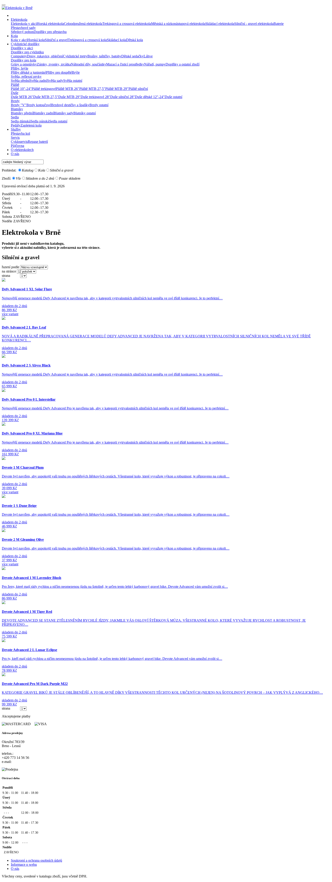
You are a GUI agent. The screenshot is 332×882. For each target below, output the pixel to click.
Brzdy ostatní (98, 105)
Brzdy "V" (18, 105)
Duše (14, 93)
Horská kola (36, 40)
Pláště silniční (138, 89)
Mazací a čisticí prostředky (125, 64)
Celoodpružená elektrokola (83, 24)
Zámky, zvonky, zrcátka (54, 64)
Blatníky (17, 109)
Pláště (15, 85)
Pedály (16, 125)
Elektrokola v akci (24, 24)
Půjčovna (17, 146)
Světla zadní (38, 80)
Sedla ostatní (58, 121)
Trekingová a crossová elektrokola (126, 24)
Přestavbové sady (23, 28)
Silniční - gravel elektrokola (254, 24)
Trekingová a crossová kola (87, 40)
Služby (16, 129)
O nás (15, 154)
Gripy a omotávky (24, 64)
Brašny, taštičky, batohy (104, 56)
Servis (15, 137)
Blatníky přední (22, 113)
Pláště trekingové (44, 89)
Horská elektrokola (50, 24)
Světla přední (20, 80)
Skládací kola (116, 40)
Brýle (76, 72)
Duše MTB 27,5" (45, 97)
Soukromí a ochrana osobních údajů (36, 860)
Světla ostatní (72, 80)
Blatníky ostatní (84, 113)
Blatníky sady (63, 113)
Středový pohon (22, 32)
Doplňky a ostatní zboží (182, 64)
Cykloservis (19, 141)
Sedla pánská (39, 121)
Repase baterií (38, 141)
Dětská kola (134, 40)
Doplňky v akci (22, 48)
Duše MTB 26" (22, 97)
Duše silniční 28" (122, 97)
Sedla (15, 117)
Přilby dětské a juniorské (28, 72)
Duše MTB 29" (69, 97)
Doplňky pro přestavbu (50, 32)
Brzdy (15, 101)
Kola (14, 36)
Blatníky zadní (43, 113)
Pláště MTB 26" (67, 89)
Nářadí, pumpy (155, 64)
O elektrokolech (22, 150)
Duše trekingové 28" (95, 97)
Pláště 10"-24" (21, 89)
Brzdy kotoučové (38, 105)
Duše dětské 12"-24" (150, 97)
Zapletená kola (31, 125)
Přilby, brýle (19, 68)
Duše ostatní (173, 97)
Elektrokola (19, 19)
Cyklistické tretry (75, 56)
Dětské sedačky (132, 56)
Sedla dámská (20, 121)
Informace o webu (24, 864)
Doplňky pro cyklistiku (27, 52)
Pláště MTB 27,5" (92, 89)
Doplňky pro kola (23, 60)
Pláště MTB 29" (117, 89)
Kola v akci (19, 40)
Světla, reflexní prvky (26, 76)
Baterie (279, 24)
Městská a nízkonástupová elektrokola (178, 24)
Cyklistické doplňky (25, 44)
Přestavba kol (20, 133)
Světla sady (55, 80)
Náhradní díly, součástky (88, 64)
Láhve (148, 56)
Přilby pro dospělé (59, 72)
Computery (19, 56)
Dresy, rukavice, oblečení (45, 56)
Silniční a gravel (56, 40)
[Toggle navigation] (3, 5)
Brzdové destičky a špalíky (70, 105)
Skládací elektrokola (219, 24)
